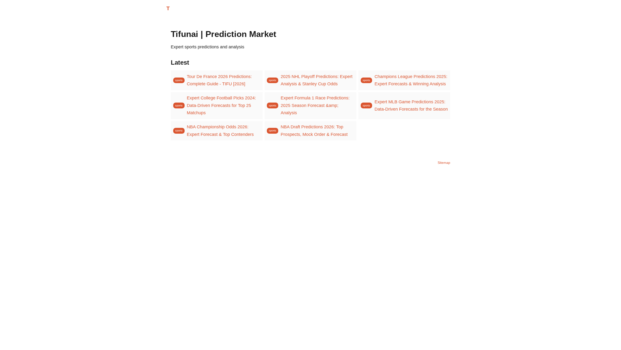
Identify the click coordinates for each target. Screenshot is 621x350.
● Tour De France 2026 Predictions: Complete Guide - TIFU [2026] (64, 22)
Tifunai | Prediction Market (202, 8)
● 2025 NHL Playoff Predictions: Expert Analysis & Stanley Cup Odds (205, 22)
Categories (445, 9)
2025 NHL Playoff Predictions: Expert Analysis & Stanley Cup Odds (316, 80)
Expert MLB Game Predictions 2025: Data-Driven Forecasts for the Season (411, 105)
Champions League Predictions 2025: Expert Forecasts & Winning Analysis (411, 80)
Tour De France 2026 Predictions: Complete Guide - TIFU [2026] (219, 80)
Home (424, 9)
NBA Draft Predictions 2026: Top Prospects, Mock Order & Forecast (314, 130)
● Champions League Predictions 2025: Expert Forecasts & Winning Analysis (356, 22)
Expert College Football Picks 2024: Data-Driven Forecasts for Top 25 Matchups (221, 105)
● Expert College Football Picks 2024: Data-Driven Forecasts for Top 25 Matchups (520, 22)
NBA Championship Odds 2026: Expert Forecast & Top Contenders (220, 130)
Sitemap (444, 163)
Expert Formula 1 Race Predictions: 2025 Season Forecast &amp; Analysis (315, 105)
